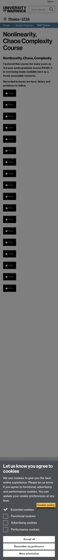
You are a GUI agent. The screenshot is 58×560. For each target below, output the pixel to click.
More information (29, 553)
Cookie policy (46, 505)
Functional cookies (23, 516)
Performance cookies (24, 529)
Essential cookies (22, 509)
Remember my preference (29, 546)
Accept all (29, 539)
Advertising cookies (23, 523)
